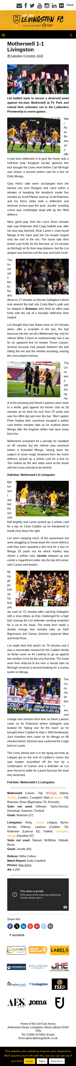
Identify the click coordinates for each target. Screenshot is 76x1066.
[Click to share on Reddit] (43, 926)
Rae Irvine (25, 865)
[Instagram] (47, 6)
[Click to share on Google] (30, 926)
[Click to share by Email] (50, 926)
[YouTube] (39, 6)
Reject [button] (42, 1062)
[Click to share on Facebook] (10, 926)
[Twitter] (32, 6)
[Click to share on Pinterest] (37, 926)
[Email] (19, 6)
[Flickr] (61, 6)
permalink (18, 934)
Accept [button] (29, 1062)
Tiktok (70, 5)
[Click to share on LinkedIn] (23, 926)
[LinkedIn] (54, 6)
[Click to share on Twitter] (17, 926)
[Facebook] (26, 6)
